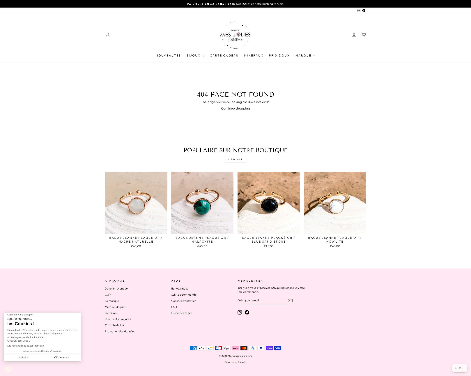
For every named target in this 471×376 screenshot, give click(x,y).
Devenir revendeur (117, 288)
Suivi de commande (184, 294)
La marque (112, 301)
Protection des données (120, 331)
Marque (303, 55)
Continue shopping (235, 108)
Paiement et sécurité (118, 319)
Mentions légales (115, 307)
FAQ (174, 307)
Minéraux (253, 55)
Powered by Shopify (235, 361)
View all (235, 159)
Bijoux (194, 55)
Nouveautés (168, 55)
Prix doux (279, 55)
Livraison (110, 313)
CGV (108, 294)
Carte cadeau (224, 55)
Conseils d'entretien (183, 301)
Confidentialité (114, 325)
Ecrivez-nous (179, 288)
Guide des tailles (181, 313)
